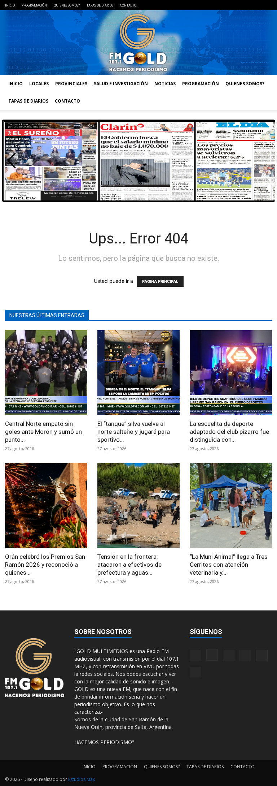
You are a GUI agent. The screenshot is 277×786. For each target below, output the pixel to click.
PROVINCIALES (71, 84)
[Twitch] (242, 5)
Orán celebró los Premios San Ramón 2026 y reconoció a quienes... (45, 564)
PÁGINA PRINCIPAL (160, 281)
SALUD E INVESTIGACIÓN (121, 84)
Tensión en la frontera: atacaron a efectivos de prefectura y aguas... (129, 564)
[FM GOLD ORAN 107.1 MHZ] (138, 42)
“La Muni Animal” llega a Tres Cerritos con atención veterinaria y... (229, 564)
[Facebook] (207, 5)
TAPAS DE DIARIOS (100, 5)
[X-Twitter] (254, 5)
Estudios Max (81, 779)
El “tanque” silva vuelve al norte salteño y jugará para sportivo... (133, 431)
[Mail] (230, 5)
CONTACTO (128, 5)
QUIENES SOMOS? (67, 5)
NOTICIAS (165, 84)
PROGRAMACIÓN (34, 5)
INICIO (10, 5)
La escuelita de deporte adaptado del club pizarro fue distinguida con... (229, 431)
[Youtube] (266, 5)
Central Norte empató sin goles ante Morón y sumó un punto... (43, 431)
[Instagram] (219, 5)
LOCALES (39, 84)
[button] (12, 161)
